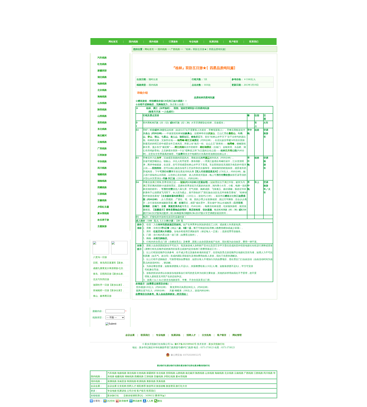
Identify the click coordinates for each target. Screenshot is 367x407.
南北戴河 (102, 135)
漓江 (207, 157)
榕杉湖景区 (205, 147)
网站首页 (113, 41)
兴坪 (159, 157)
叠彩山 (232, 133)
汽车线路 (102, 57)
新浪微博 (123, 401)
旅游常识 (151, 386)
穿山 (150, 136)
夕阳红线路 (169, 376)
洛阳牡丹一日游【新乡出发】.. (108, 285)
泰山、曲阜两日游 (102, 296)
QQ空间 (111, 401)
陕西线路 (102, 109)
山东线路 (102, 103)
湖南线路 (102, 181)
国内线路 (133, 41)
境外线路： (96, 381)
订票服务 (173, 41)
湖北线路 (102, 77)
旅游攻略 (160, 386)
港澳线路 (112, 381)
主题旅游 (102, 226)
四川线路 (102, 168)
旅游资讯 (170, 386)
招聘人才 (191, 335)
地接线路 (102, 83)
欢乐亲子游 (103, 219)
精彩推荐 (141, 386)
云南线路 (102, 142)
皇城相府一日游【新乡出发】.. (108, 290)
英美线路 (160, 381)
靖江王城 (189, 140)
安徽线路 (102, 200)
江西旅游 (102, 155)
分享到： (97, 401)
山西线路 (102, 116)
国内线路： (96, 376)
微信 (160, 401)
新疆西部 (102, 70)
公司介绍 (131, 390)
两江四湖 (179, 147)
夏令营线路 (103, 213)
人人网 (149, 401)
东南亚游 (121, 381)
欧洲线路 (141, 381)
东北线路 (102, 129)
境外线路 (153, 41)
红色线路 (102, 64)
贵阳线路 (102, 122)
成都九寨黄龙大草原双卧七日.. (108, 268)
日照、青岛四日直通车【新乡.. (108, 262)
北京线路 (102, 90)
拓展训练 (213, 41)
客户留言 (233, 41)
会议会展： (96, 386)
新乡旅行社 (113, 395)
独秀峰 (180, 140)
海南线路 (102, 96)
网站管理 (237, 335)
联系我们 (253, 41)
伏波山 (211, 133)
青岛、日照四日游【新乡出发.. (108, 273)
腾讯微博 (137, 401)
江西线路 (258, 373)
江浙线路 (102, 194)
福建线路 (102, 174)
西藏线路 (102, 187)
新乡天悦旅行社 (217, 344)
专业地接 (193, 41)
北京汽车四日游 (101, 279)
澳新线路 (151, 381)
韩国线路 (131, 381)
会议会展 (130, 335)
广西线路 (102, 148)
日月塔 (228, 150)
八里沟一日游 (100, 257)
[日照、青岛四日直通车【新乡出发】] (119, 253)
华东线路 (102, 161)
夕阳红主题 (103, 207)
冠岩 (182, 182)
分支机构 (206, 335)
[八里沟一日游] (101, 253)
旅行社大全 (181, 386)
